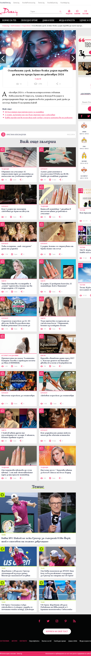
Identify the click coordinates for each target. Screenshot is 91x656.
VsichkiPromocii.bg (28, 3)
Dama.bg (16, 3)
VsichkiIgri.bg (64, 3)
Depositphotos (34, 641)
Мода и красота (67, 20)
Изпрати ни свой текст (57, 631)
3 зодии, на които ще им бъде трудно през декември (30, 114)
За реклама (4, 641)
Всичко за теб (9, 20)
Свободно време (29, 20)
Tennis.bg (41, 3)
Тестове (85, 14)
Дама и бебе (48, 20)
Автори (14, 641)
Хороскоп (26, 26)
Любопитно (16, 26)
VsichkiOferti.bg (5, 3)
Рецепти (69, 14)
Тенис (38, 486)
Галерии (77, 14)
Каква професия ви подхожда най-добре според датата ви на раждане (39, 117)
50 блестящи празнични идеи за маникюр (24, 112)
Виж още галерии (38, 141)
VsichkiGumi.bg (52, 3)
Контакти (23, 641)
